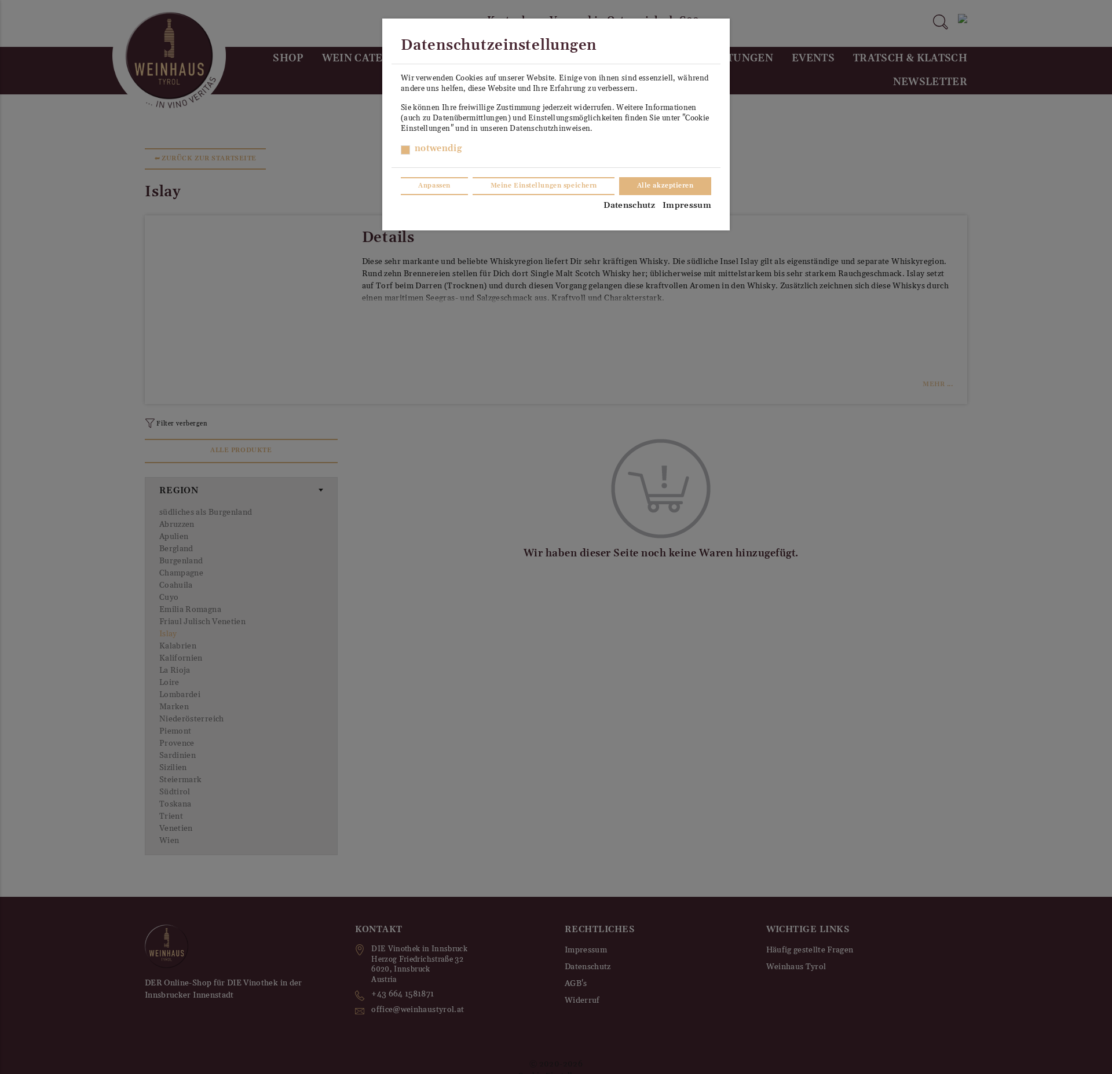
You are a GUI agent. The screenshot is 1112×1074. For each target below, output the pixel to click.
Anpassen (434, 186)
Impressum (687, 205)
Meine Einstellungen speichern (544, 186)
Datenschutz (629, 205)
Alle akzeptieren (665, 186)
